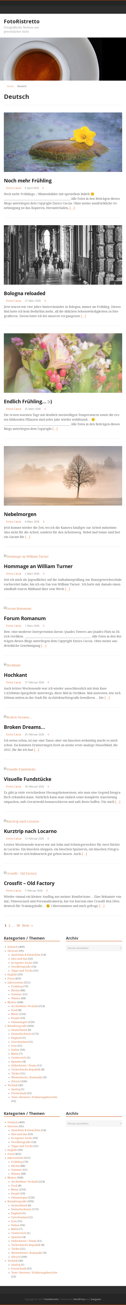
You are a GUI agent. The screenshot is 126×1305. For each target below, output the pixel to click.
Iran (14, 1045)
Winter (15, 998)
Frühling (17, 986)
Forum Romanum (25, 618)
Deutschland (19, 1029)
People (15, 1018)
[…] (72, 208)
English (12, 974)
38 (18, 925)
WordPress (79, 1299)
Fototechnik (18, 1093)
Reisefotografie (17, 1025)
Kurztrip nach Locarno (30, 831)
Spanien (16, 1061)
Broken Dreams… (24, 727)
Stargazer (96, 1299)
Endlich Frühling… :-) (28, 401)
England (16, 1037)
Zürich (15, 1081)
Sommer (16, 994)
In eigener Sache (21, 962)
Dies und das (19, 958)
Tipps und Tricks (22, 970)
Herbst (15, 990)
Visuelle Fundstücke (27, 779)
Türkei (15, 1073)
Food (14, 1010)
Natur (15, 1014)
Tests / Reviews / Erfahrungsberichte (34, 1097)
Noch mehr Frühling (28, 180)
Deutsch (13, 946)
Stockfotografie (21, 966)
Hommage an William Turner (38, 566)
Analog (15, 1089)
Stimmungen (19, 1022)
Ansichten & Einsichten (26, 954)
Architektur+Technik (24, 1006)
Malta (15, 1053)
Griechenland (20, 1041)
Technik (13, 1085)
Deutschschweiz (21, 1033)
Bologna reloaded (24, 293)
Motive (12, 1002)
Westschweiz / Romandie (27, 1077)
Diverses (13, 950)
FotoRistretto (22, 21)
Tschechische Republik (25, 1069)
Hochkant (15, 675)
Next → (27, 925)
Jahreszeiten (15, 982)
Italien (15, 1049)
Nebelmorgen (20, 514)
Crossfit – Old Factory (29, 883)
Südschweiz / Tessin (23, 1065)
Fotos (11, 978)
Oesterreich (18, 1057)
